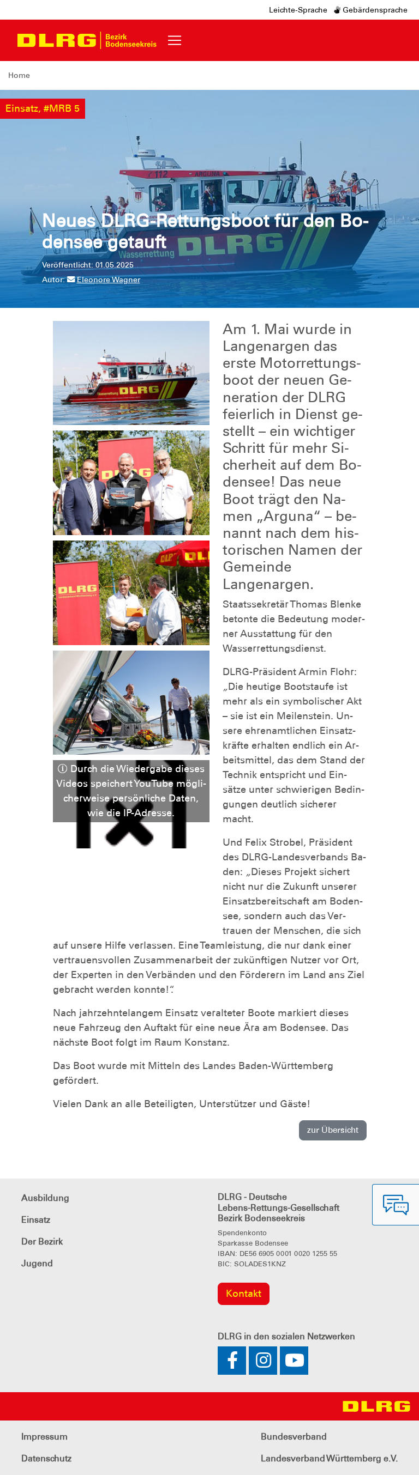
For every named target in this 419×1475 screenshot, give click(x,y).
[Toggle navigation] (174, 40)
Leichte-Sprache (298, 9)
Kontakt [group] (243, 1294)
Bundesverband (294, 1436)
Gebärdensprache (374, 9)
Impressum (44, 1436)
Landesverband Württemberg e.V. (329, 1458)
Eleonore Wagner (108, 279)
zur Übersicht (332, 1130)
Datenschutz (46, 1458)
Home (19, 75)
